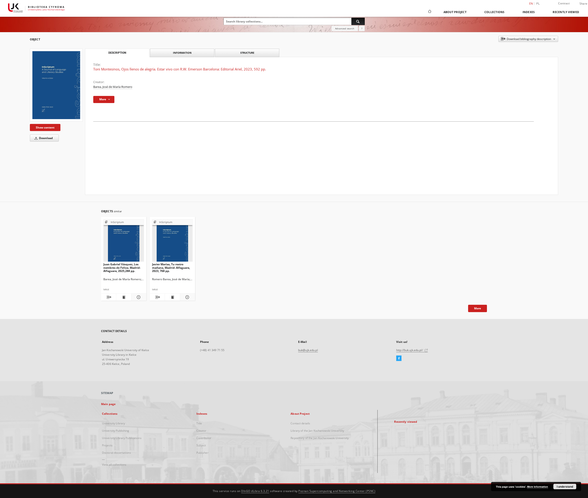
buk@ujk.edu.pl (308, 350)
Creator (201, 431)
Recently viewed (566, 12)
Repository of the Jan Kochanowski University (320, 438)
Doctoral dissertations (116, 453)
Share (583, 4)
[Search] (358, 21)
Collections (494, 12)
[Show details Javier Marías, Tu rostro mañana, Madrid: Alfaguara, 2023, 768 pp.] (186, 297)
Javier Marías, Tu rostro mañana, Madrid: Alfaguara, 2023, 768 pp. (171, 267)
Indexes (529, 12)
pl (538, 3)
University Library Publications (121, 438)
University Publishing (115, 431)
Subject (201, 445)
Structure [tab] (247, 52)
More (477, 308)
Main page (108, 404)
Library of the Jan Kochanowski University (317, 431)
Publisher (202, 453)
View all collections (114, 465)
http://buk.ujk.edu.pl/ (410, 350)
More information (537, 486)
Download (45, 138)
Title (199, 423)
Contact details (300, 423)
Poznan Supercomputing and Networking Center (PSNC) (336, 491)
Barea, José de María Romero (112, 87)
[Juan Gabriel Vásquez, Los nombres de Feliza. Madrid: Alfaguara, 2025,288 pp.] (124, 241)
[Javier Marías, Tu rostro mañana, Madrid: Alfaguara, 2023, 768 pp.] (172, 241)
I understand (565, 486)
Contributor (203, 438)
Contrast (564, 3)
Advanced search (344, 28)
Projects (107, 445)
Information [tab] (182, 52)
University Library (113, 423)
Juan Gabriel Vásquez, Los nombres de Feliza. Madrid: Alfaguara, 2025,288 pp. (121, 267)
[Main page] (429, 12)
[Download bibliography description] (108, 297)
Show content (45, 127)
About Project (455, 12)
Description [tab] (117, 52)
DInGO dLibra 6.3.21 (255, 491)
